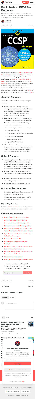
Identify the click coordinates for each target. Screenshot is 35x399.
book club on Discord (13, 207)
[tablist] (8, 297)
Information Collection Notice (20, 375)
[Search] (32, 317)
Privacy (16, 387)
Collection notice (27, 387)
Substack (9, 395)
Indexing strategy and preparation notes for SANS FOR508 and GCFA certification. (13, 329)
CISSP (29, 90)
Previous (6, 286)
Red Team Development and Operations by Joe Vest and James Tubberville (18, 253)
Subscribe (25, 2)
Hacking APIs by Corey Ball (12, 239)
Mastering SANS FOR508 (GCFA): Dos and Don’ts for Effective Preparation (12, 324)
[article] (17, 328)
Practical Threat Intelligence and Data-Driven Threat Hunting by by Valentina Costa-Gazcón (18, 230)
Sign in (31, 2)
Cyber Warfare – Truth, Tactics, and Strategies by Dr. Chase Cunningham (18, 235)
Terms (20, 387)
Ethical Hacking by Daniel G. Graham (15, 220)
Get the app (25, 391)
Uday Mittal (8, 20)
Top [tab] (3, 317)
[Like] (3, 25)
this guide (30, 92)
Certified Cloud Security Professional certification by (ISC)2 (16, 74)
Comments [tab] (5, 297)
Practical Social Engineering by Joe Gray (16, 217)
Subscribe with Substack (18, 370)
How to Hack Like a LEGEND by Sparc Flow (17, 226)
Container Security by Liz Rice (13, 257)
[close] (30, 341)
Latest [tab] (7, 317)
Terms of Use (25, 373)
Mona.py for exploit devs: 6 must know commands (12, 339)
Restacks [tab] (12, 297)
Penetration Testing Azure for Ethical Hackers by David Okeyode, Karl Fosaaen (18, 248)
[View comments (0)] (6, 25)
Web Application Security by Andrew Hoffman (18, 260)
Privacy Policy (17, 377)
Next (29, 286)
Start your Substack (13, 391)
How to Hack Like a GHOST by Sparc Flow (17, 223)
